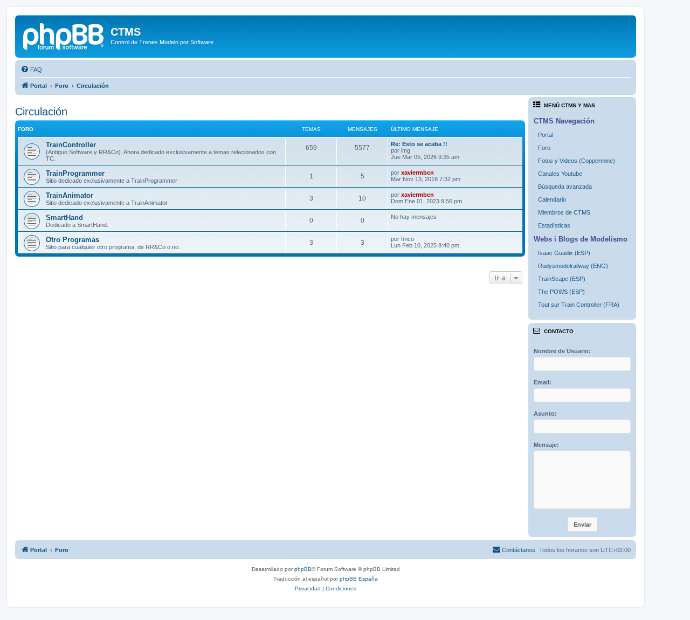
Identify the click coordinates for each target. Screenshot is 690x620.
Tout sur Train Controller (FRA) (578, 304)
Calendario (552, 199)
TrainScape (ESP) (561, 278)
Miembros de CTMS (564, 212)
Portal (545, 135)
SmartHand (64, 217)
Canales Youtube (560, 173)
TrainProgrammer (75, 173)
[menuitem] (31, 69)
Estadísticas (554, 225)
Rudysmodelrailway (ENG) (573, 266)
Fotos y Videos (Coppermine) (576, 160)
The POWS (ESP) (561, 291)
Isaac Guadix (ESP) (564, 253)
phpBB (303, 569)
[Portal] (64, 35)
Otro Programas (72, 240)
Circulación (41, 112)
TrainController (71, 145)
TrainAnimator (69, 195)
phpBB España (359, 579)
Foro (544, 147)
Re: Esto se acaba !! (419, 144)
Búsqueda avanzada (565, 186)
